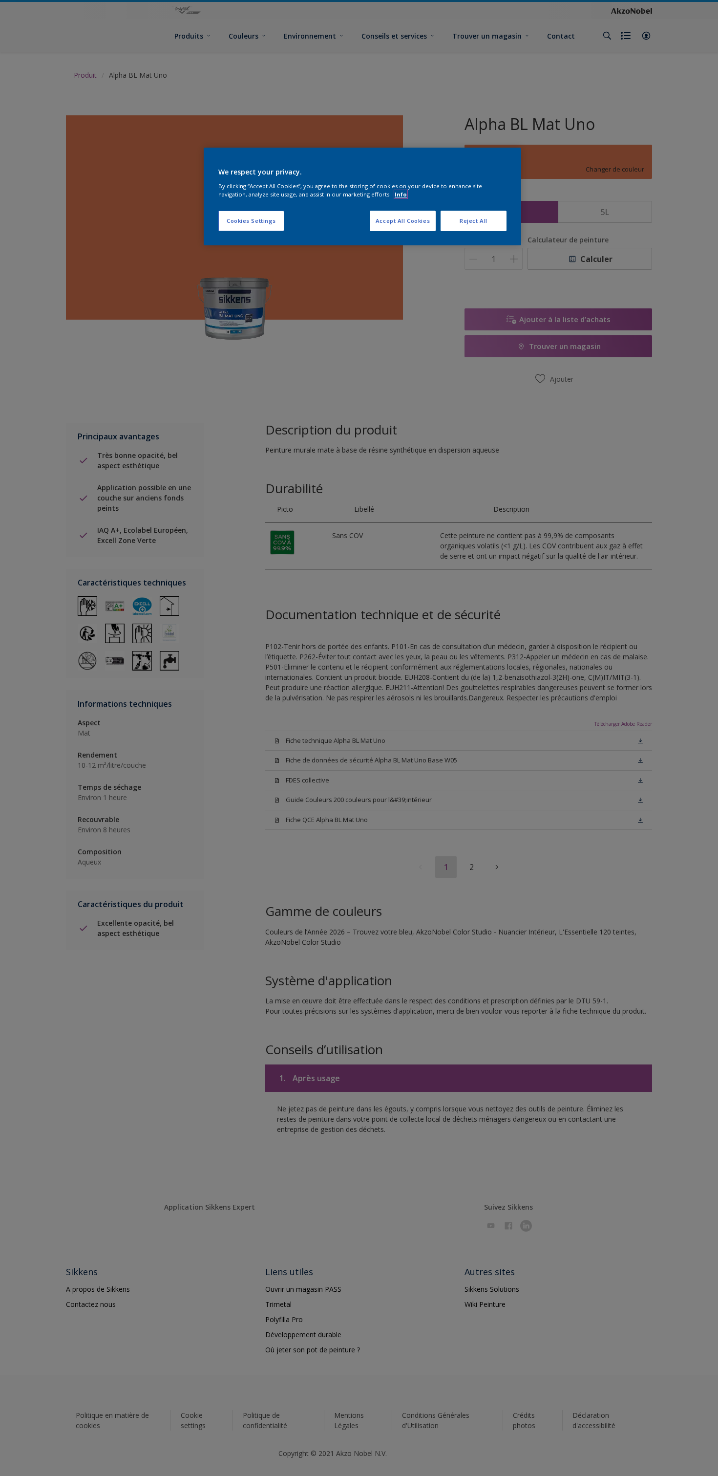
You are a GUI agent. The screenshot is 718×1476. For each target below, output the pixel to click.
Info (401, 194)
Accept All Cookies (403, 220)
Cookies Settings (251, 220)
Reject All (473, 220)
